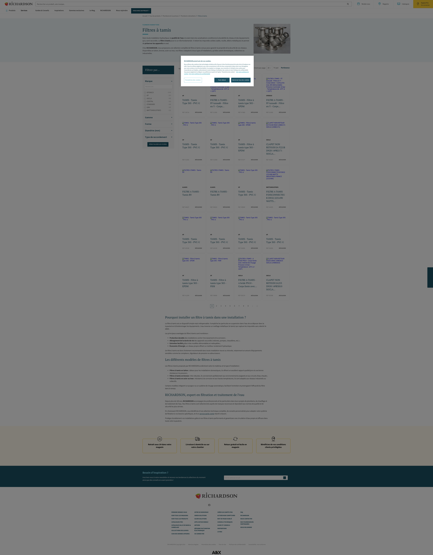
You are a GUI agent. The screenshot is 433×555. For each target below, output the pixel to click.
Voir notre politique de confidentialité (199, 74)
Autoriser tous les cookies (240, 80)
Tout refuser (222, 80)
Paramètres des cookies (193, 80)
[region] (217, 71)
